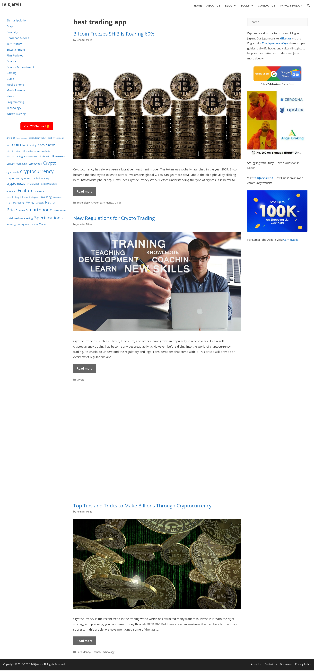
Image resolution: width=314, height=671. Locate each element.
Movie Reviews (16, 90)
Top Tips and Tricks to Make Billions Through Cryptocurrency (142, 505)
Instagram (34, 197)
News (10, 96)
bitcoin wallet (30, 156)
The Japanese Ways (275, 43)
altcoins (11, 137)
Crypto (95, 202)
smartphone (39, 209)
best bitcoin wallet (37, 138)
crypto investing (40, 178)
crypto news (16, 183)
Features (27, 190)
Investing (46, 197)
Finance (96, 651)
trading (20, 224)
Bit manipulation (17, 20)
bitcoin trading (15, 156)
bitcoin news (46, 145)
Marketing (18, 202)
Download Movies (18, 38)
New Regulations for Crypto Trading (114, 218)
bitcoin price (13, 151)
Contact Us (266, 5)
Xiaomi (43, 224)
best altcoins (22, 138)
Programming (15, 102)
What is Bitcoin (31, 224)
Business (58, 156)
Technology (83, 202)
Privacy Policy (291, 5)
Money (30, 202)
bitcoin (14, 144)
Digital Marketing (49, 184)
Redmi (21, 210)
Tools (245, 5)
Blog (228, 5)
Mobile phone (15, 84)
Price (12, 209)
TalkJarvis (11, 4)
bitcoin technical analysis (36, 151)
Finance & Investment (20, 67)
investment (58, 197)
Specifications (48, 217)
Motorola (40, 203)
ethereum (11, 191)
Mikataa (285, 38)
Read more (85, 191)
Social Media (60, 210)
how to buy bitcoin (17, 197)
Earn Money (106, 202)
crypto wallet (32, 184)
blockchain (44, 156)
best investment (56, 138)
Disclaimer (286, 664)
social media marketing (20, 218)
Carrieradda (290, 240)
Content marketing (17, 163)
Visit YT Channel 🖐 (37, 126)
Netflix (50, 202)
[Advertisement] (157, 446)
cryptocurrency (37, 171)
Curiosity (12, 32)
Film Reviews (15, 55)
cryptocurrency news (18, 178)
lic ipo (9, 203)
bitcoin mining (29, 145)
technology (11, 224)
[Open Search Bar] (308, 6)
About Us (213, 5)
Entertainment (16, 49)
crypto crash (13, 172)
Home (198, 5)
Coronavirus (35, 163)
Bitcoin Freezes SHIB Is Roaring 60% (113, 33)
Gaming (11, 73)
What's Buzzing (16, 114)
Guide (118, 202)
